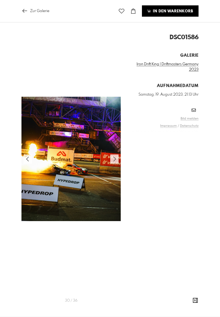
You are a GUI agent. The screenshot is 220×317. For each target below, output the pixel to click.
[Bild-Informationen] (195, 300)
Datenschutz (189, 126)
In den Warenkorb (172, 11)
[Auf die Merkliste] (121, 11)
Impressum (168, 126)
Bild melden (190, 118)
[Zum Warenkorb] (133, 11)
